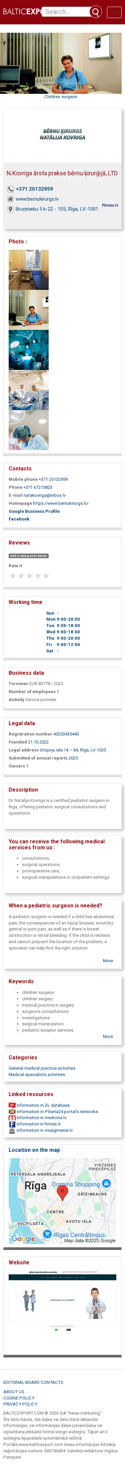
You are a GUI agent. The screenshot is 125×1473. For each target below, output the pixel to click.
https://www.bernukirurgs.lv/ (60, 503)
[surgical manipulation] (29, 349)
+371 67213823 (37, 487)
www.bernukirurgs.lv (37, 199)
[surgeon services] (29, 389)
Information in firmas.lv (38, 1123)
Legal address (24, 750)
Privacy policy (20, 1404)
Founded (18, 742)
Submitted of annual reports (38, 758)
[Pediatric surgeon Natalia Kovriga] (29, 309)
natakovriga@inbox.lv (45, 495)
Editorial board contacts (33, 1382)
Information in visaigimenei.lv (44, 1130)
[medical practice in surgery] (29, 429)
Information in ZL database (43, 1105)
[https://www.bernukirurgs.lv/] (62, 1310)
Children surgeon (60, 96)
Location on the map (34, 1150)
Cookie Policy (18, 1398)
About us (13, 1391)
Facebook (19, 518)
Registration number (30, 733)
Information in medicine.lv (41, 1117)
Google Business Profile (34, 511)
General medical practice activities (42, 1068)
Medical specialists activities (37, 1074)
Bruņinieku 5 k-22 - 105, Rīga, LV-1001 (57, 209)
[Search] (95, 11)
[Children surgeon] (29, 269)
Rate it (15, 565)
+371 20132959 (34, 189)
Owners (17, 766)
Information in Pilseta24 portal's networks (57, 1111)
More (108, 960)
